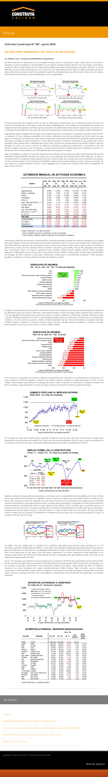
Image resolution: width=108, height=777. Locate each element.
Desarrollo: (90, 764)
